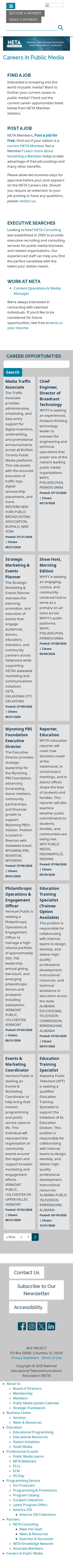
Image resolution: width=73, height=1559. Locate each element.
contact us (27, 201)
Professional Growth (22, 1451)
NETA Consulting (47, 229)
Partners (13, 1519)
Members (20, 1398)
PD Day (18, 1476)
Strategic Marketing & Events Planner (17, 568)
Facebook (22, 1326)
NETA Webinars (24, 1461)
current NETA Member (25, 145)
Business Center (18, 1413)
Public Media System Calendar (36, 1403)
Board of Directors (27, 1388)
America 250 (22, 1509)
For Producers (24, 1485)
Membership (23, 1393)
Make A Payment (23, 20)
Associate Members (28, 1548)
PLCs (16, 1466)
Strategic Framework (29, 1408)
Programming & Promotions (35, 1490)
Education (14, 1427)
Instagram (32, 1326)
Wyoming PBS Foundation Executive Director (18, 737)
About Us (13, 1383)
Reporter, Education (49, 731)
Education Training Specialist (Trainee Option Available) (49, 903)
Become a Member (25, 13)
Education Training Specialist (49, 1064)
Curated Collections (28, 1500)
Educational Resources (30, 1437)
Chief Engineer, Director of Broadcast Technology (51, 393)
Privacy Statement (25, 1358)
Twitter (41, 1326)
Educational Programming (33, 1432)
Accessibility (28, 1307)
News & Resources (27, 1422)
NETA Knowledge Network (33, 1543)
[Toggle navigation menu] (10, 6)
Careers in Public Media (24, 1553)
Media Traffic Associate (18, 384)
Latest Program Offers (30, 1505)
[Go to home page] (53, 6)
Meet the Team (30, 1529)
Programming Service (23, 1480)
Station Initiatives (26, 1442)
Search (62, 27)
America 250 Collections (37, 1514)
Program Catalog (26, 1495)
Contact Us (26, 1272)
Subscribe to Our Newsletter (36, 1289)
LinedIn (51, 1326)
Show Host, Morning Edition (50, 565)
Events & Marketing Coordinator (17, 1064)
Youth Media (22, 1446)
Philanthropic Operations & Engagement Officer (18, 897)
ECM (16, 1471)
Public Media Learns (28, 1456)
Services (19, 1417)
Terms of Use (52, 1358)
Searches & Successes (36, 1539)
